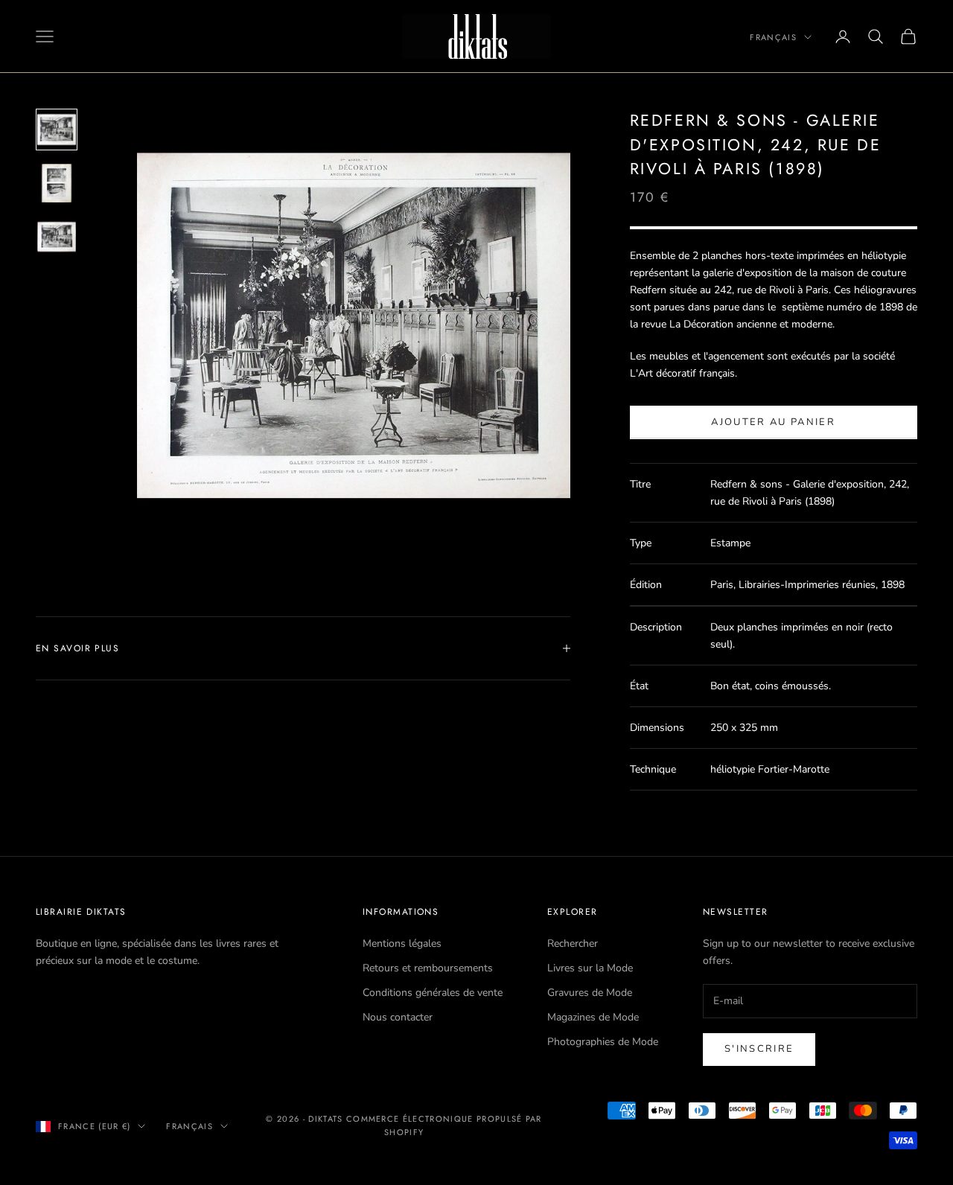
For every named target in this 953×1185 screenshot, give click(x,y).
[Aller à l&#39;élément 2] (56, 183)
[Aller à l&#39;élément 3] (56, 237)
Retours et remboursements (428, 968)
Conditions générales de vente (433, 993)
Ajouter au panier (773, 422)
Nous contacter (398, 1017)
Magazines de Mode (593, 1017)
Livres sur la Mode (590, 968)
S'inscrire (759, 1048)
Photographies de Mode (602, 1042)
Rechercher (572, 943)
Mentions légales (402, 943)
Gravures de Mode (589, 993)
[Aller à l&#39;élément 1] (56, 129)
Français (773, 37)
